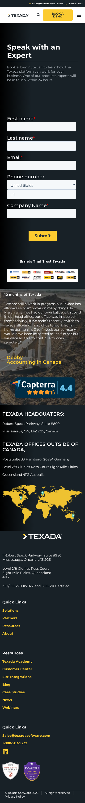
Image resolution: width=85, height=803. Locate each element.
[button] (38, 15)
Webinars (10, 707)
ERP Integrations (16, 677)
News (7, 700)
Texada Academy (17, 661)
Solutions (10, 610)
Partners (9, 618)
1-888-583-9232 (14, 743)
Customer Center (17, 669)
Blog (6, 684)
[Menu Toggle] (78, 15)
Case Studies (13, 692)
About (7, 633)
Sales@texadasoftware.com (26, 735)
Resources (11, 626)
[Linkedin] (5, 752)
